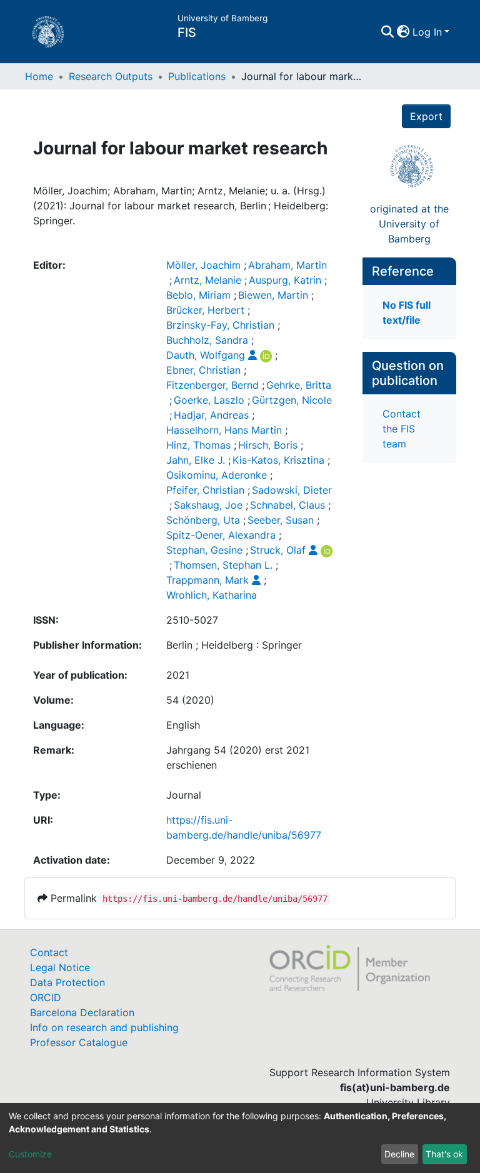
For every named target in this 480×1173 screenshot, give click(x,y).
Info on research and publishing (104, 1027)
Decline (399, 1154)
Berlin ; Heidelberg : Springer (234, 645)
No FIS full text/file (406, 312)
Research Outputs (110, 76)
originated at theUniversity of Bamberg (409, 223)
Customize (30, 1154)
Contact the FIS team (401, 428)
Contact (49, 952)
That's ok (444, 1154)
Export (426, 116)
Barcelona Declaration (82, 1012)
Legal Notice (60, 967)
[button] (403, 31)
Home (39, 76)
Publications (197, 76)
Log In (427, 32)
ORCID (45, 997)
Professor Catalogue (79, 1042)
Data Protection (67, 982)
